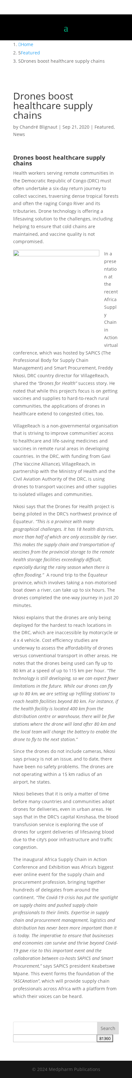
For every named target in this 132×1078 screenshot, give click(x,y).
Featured (104, 127)
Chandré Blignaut (38, 127)
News (19, 134)
